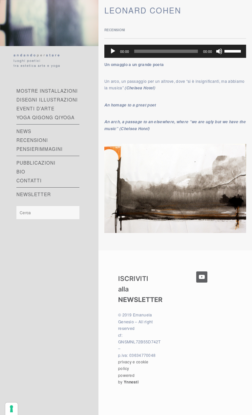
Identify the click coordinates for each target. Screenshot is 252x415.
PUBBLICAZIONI (35, 162)
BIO (20, 171)
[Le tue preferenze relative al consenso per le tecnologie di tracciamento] (11, 409)
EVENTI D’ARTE (35, 108)
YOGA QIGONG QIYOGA (45, 117)
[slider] (233, 51)
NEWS (23, 131)
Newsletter (33, 194)
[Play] (113, 51)
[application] (175, 51)
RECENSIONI (32, 140)
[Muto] (219, 51)
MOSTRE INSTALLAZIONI (47, 90)
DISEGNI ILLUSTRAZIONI (47, 99)
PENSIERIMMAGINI (39, 149)
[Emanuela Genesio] (49, 37)
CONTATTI (29, 180)
